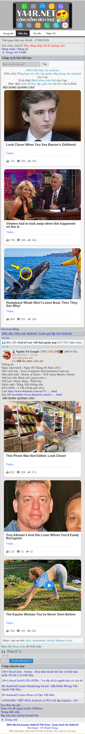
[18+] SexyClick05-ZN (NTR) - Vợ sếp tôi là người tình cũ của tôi (42, 680)
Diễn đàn (7, 333)
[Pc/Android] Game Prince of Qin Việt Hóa (28, 695)
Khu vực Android (26, 333)
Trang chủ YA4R (16, 52)
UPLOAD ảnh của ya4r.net (42, 70)
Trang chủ (8, 33)
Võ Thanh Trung (49, 727)
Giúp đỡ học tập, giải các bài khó (41, 83)
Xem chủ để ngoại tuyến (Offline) (21, 708)
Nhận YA (51, 33)
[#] (56, 351)
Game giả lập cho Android (55, 333)
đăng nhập (18, 646)
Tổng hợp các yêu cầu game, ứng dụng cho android (49, 73)
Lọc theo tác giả (10, 705)
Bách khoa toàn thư (44, 80)
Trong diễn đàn (10, 711)
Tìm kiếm (5, 338)
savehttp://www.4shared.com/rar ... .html (37, 394)
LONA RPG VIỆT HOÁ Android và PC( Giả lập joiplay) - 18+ (40, 700)
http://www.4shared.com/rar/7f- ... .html (32, 391)
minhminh (39, 640)
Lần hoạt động (10, 329)
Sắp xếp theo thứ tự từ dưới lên (20, 715)
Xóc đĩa (37, 33)
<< (3, 347)
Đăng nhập (8, 48)
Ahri (28, 640)
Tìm (44, 64)
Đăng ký (23, 48)
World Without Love (59, 640)
